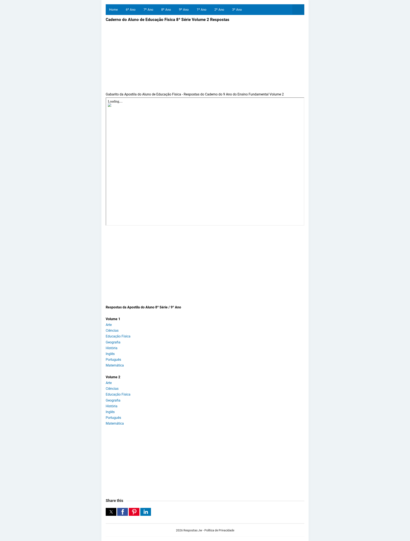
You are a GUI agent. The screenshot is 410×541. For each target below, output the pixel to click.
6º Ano (131, 10)
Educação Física (118, 336)
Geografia (113, 342)
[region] (205, 263)
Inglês (110, 354)
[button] (111, 512)
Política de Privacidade (219, 530)
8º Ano (166, 10)
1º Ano (201, 10)
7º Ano (148, 10)
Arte (109, 325)
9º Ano (184, 10)
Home (113, 10)
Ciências (112, 330)
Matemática (115, 365)
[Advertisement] (141, 54)
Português (113, 360)
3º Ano (237, 10)
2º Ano (219, 10)
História (111, 348)
